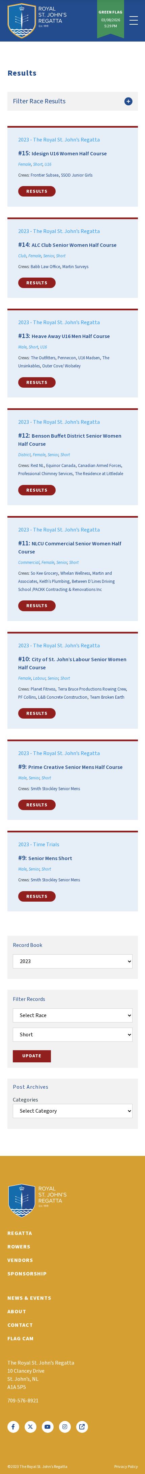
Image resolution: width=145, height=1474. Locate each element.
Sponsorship (27, 1273)
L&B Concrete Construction (62, 697)
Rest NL (37, 466)
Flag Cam (20, 1338)
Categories (25, 1100)
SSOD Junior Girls (76, 175)
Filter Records (29, 999)
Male (22, 347)
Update (31, 1056)
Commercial (28, 563)
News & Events (29, 1298)
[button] (37, 191)
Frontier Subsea (45, 175)
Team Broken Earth (107, 697)
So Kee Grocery (44, 573)
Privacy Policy (126, 1467)
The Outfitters (43, 358)
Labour (39, 678)
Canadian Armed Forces (99, 466)
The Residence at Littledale (99, 474)
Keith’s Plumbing (54, 581)
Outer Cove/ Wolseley (61, 366)
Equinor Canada (61, 466)
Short (37, 164)
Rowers (18, 1246)
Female (24, 164)
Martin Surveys (75, 267)
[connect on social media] (13, 1427)
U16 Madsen (89, 358)
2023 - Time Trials (38, 844)
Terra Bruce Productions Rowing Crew (92, 689)
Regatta (19, 1233)
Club (22, 256)
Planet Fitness (43, 689)
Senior (48, 256)
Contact (20, 1325)
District (24, 455)
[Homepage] (36, 21)
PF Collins (27, 697)
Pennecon (67, 358)
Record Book (27, 945)
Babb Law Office (45, 267)
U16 (48, 164)
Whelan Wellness (75, 573)
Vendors (20, 1260)
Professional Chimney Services (45, 474)
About (16, 1311)
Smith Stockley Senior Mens (55, 789)
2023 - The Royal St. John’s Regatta (59, 140)
